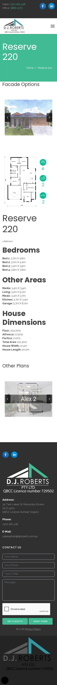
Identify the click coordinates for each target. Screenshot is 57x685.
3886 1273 (16, 8)
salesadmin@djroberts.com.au (20, 536)
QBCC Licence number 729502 (20, 511)
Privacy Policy (33, 629)
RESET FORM (41, 621)
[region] (28, 117)
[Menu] (53, 26)
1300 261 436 (17, 4)
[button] (7, 117)
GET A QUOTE (15, 621)
